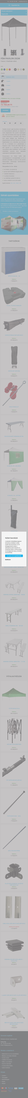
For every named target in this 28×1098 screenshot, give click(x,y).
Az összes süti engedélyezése (14, 555)
